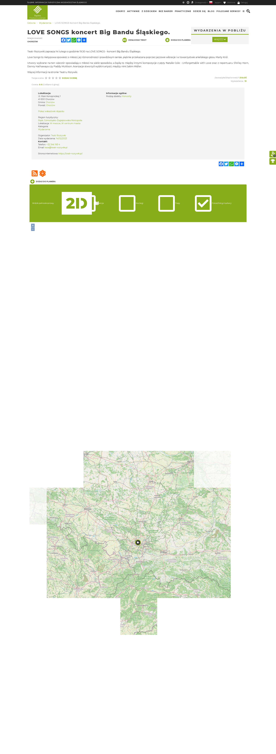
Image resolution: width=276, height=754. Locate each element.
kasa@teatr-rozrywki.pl (56, 147)
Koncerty (126, 96)
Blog (211, 11)
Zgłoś (243, 77)
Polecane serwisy (228, 11)
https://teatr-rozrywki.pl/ (71, 153)
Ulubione (230, 2)
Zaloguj (244, 2)
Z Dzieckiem (149, 11)
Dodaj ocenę (69, 78)
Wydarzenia (44, 129)
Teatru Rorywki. (68, 72)
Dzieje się (199, 11)
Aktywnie (133, 11)
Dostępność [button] (200, 2)
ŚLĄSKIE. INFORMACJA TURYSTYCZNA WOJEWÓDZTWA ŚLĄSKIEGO (57, 2)
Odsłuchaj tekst (137, 40)
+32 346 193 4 (53, 144)
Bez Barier (166, 11)
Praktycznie (183, 11)
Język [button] (217, 2)
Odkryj (120, 11)
